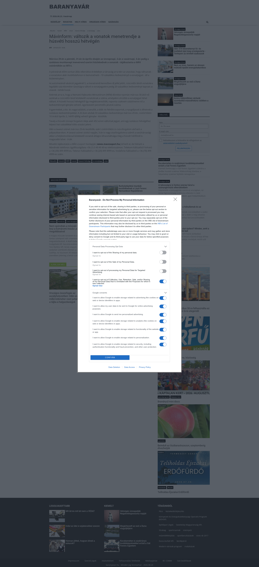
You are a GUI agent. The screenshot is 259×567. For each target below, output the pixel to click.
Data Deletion (114, 367)
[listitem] (129, 246)
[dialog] (129, 283)
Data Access (129, 367)
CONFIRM (110, 357)
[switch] (162, 252)
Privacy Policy (145, 367)
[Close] (176, 200)
